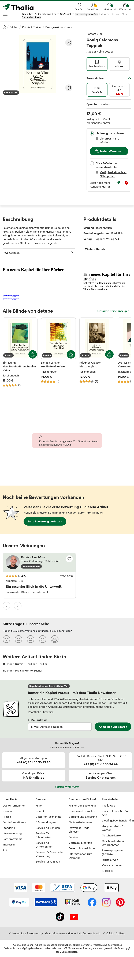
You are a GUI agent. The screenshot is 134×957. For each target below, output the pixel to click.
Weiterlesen (12, 253)
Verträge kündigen (80, 842)
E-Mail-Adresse (37, 720)
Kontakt (41, 811)
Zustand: (96, 78)
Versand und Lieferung (83, 816)
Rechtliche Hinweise (41, 712)
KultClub (107, 871)
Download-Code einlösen (79, 829)
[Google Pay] (89, 888)
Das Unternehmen (14, 805)
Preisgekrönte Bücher (28, 670)
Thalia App (108, 805)
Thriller (42, 664)
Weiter (17, 606)
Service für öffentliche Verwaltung (50, 854)
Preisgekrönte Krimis (58, 27)
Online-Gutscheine (80, 822)
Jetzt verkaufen (11, 295)
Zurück (6, 606)
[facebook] (92, 902)
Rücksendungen (46, 822)
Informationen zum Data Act (80, 855)
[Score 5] (54, 639)
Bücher (14, 27)
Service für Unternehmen (44, 844)
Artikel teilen (68, 42)
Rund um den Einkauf (82, 799)
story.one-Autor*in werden (113, 828)
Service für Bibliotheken (43, 835)
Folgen (69, 558)
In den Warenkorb (111, 151)
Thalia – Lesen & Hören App (116, 813)
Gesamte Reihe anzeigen (113, 311)
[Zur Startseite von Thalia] (20, 6)
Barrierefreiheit (12, 839)
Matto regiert (96, 352)
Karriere (8, 811)
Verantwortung (12, 833)
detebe (109, 51)
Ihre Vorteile (110, 799)
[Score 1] (6, 639)
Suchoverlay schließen (86, 14)
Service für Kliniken (48, 861)
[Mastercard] (38, 888)
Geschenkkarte (111, 835)
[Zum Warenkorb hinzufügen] (32, 354)
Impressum (9, 844)
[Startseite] (4, 27)
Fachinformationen (14, 822)
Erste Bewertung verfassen (45, 521)
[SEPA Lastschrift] (62, 888)
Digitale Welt (110, 859)
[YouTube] (74, 917)
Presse (7, 816)
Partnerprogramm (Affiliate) (113, 852)
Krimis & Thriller (32, 27)
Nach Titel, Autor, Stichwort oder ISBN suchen (48, 14)
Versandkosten (70, 951)
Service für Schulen (48, 827)
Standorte (9, 827)
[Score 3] (30, 639)
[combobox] (92, 133)
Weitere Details (95, 249)
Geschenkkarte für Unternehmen (113, 843)
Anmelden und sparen (113, 727)
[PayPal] (19, 902)
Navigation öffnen (5, 15)
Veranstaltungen (112, 865)
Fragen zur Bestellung (82, 805)
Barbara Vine (95, 33)
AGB (5, 850)
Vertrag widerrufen (67, 786)
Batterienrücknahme (48, 816)
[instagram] (106, 902)
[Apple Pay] (111, 888)
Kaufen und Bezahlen (82, 811)
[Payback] (45, 902)
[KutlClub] (72, 902)
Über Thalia (10, 799)
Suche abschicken (31, 17)
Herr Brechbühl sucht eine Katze (20, 352)
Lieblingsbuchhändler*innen (117, 820)
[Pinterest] (120, 902)
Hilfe (39, 805)
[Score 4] (42, 639)
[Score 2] (18, 639)
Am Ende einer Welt (58, 352)
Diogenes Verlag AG (106, 239)
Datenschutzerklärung (82, 848)
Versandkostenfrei (98, 123)
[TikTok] (60, 917)
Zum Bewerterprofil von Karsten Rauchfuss (39, 562)
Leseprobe (68, 87)
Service (41, 799)
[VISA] (20, 888)
